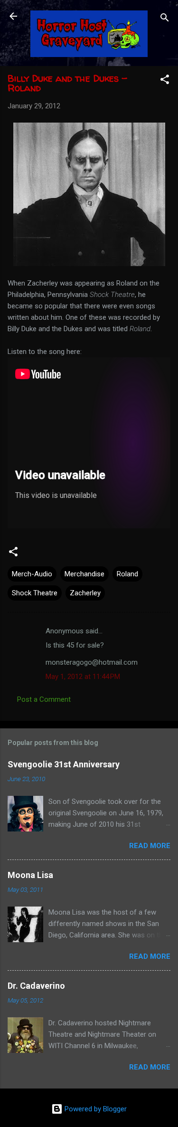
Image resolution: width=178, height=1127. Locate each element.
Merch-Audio (32, 574)
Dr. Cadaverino (36, 986)
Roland (127, 574)
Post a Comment (44, 699)
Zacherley (85, 593)
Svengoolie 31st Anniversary (64, 764)
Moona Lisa (30, 875)
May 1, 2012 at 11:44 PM (83, 676)
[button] (164, 81)
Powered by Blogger (95, 1109)
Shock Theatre (34, 593)
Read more (149, 845)
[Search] (164, 19)
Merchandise (84, 574)
